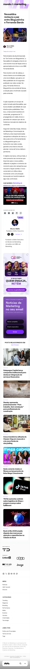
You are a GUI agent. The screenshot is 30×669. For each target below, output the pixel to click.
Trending (5, 600)
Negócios (5, 603)
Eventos (4, 613)
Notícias (4, 584)
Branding (5, 605)
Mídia (4, 610)
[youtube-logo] (11, 574)
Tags (3, 636)
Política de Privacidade (9, 631)
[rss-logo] (14, 574)
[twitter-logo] (6, 574)
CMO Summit (6, 587)
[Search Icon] (20, 663)
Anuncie (4, 589)
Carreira (4, 615)
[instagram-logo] (3, 574)
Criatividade (5, 618)
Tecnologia (5, 620)
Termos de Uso (6, 633)
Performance (6, 608)
